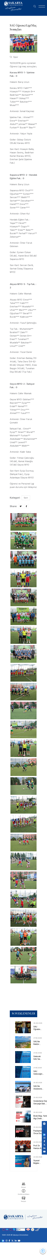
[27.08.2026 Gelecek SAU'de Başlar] (23, 1057)
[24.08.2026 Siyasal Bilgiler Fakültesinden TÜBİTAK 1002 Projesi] (23, 1161)
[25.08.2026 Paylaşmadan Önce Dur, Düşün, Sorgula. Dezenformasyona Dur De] (23, 1131)
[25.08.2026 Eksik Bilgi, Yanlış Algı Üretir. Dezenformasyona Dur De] (23, 1116)
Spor (15, 57)
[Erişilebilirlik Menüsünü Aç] (43, 1251)
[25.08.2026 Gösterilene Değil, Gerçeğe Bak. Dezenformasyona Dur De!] (23, 1102)
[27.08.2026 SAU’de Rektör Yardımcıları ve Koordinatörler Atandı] (23, 1042)
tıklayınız (32, 487)
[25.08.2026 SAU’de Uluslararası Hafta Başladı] (23, 1087)
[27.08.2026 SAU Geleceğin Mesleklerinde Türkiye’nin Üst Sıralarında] (23, 1072)
